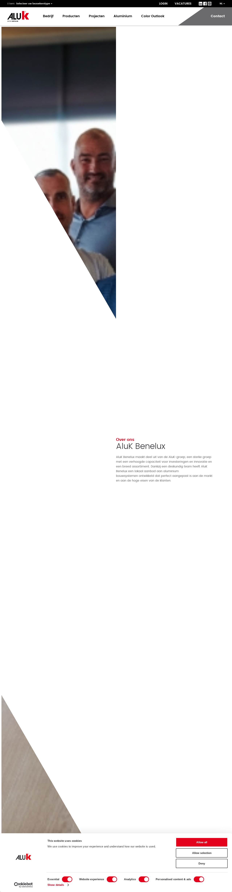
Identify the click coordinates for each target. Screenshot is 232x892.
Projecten (97, 16)
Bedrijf (48, 16)
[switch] (112, 879)
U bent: (11, 4)
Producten (71, 16)
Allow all (201, 842)
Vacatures (183, 3)
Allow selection (202, 852)
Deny (201, 863)
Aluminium (123, 16)
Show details (55, 884)
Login (163, 3)
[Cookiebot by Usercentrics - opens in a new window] (23, 885)
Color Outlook (152, 16)
